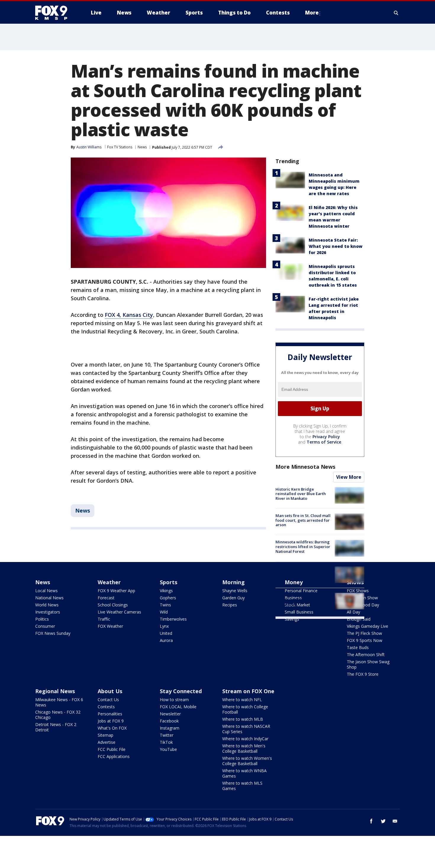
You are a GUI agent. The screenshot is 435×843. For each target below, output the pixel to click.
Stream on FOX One (248, 691)
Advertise (106, 742)
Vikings (166, 590)
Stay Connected (181, 691)
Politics (42, 619)
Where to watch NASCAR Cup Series (246, 728)
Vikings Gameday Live (367, 626)
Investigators (47, 612)
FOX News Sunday (52, 633)
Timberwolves (173, 619)
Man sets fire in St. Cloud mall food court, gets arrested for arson (303, 520)
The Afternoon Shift (366, 654)
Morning (233, 582)
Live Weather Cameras (119, 612)
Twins (165, 605)
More (312, 12)
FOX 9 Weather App (116, 590)
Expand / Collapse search (396, 12)
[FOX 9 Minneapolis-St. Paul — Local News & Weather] (54, 13)
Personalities (110, 714)
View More (348, 477)
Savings (292, 619)
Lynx (164, 626)
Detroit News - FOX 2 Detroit (55, 727)
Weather (109, 582)
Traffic (104, 619)
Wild (164, 612)
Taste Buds (358, 647)
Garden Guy (233, 597)
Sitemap (105, 735)
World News (47, 605)
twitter (383, 821)
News (142, 147)
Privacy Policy (326, 436)
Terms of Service (324, 442)
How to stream (174, 699)
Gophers (168, 597)
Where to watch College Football (245, 709)
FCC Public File (111, 749)
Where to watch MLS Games (242, 785)
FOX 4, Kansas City (129, 314)
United (166, 633)
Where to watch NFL (242, 699)
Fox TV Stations (119, 147)
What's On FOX (112, 728)
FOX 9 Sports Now (364, 640)
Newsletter (170, 714)
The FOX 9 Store (362, 674)
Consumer (45, 626)
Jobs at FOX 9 (111, 721)
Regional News (55, 691)
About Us (110, 691)
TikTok (166, 742)
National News (49, 597)
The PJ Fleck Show (364, 633)
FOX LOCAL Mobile (178, 706)
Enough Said (358, 619)
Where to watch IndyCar (245, 738)
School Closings (113, 605)
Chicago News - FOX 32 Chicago (57, 714)
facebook (371, 821)
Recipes (229, 605)
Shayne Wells (234, 590)
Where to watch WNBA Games (244, 773)
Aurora (166, 640)
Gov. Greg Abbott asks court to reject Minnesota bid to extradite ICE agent (302, 573)
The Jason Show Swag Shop (368, 664)
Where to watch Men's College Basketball (243, 748)
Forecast (106, 597)
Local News (46, 590)
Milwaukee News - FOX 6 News (59, 702)
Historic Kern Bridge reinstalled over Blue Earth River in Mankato (301, 493)
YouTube (168, 749)
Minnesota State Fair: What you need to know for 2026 (335, 246)
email (395, 821)
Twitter (166, 735)
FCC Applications (114, 756)
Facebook (169, 721)
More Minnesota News (305, 466)
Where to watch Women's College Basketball (247, 760)
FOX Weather (110, 626)
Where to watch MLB (242, 719)
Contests (106, 706)
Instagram (169, 728)
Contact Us (108, 699)
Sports (168, 582)
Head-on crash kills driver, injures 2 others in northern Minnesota (301, 599)
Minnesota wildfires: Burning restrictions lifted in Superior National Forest (303, 546)
